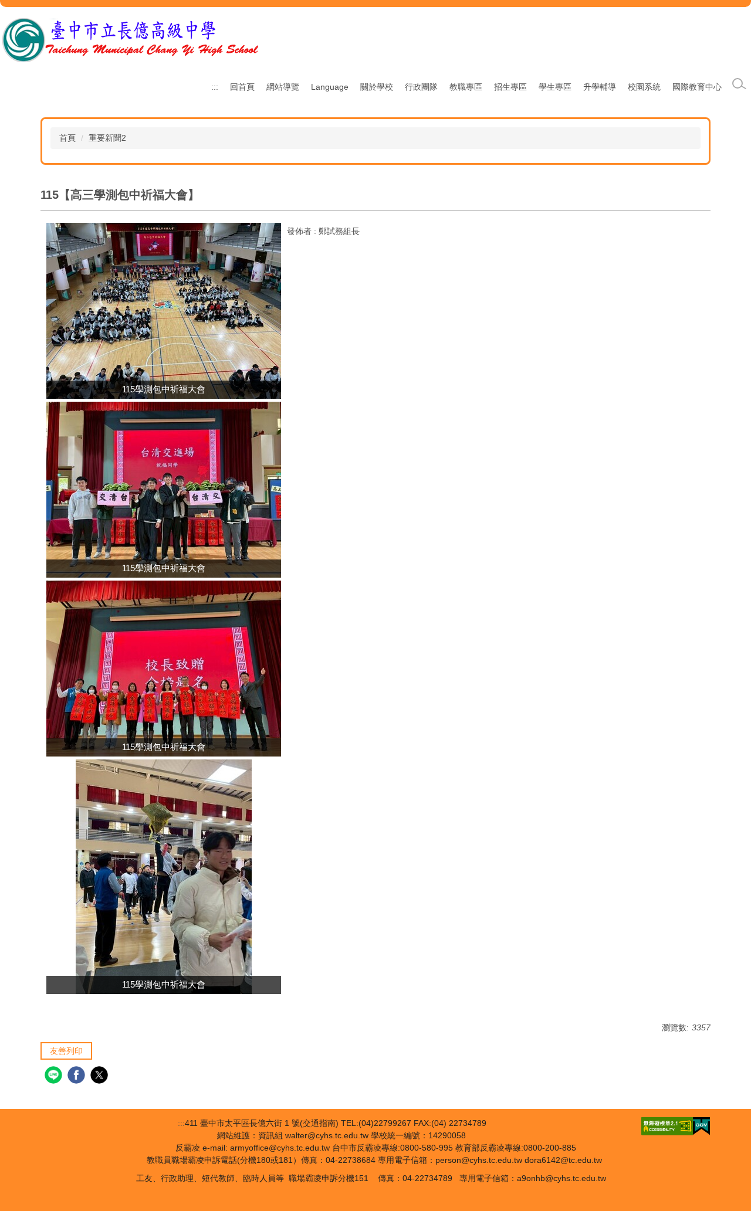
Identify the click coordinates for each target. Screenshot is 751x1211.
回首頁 (242, 86)
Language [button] (330, 86)
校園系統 (644, 86)
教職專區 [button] (465, 86)
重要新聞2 (107, 138)
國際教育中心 (697, 86)
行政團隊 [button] (421, 86)
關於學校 (376, 86)
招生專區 (510, 86)
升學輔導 (599, 86)
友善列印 (66, 1051)
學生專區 (555, 86)
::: (214, 86)
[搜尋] (739, 84)
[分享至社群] (55, 1076)
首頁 (67, 138)
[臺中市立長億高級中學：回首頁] (130, 40)
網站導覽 (282, 86)
